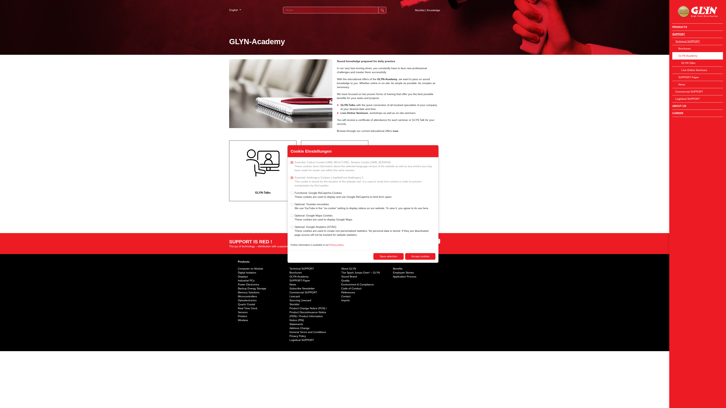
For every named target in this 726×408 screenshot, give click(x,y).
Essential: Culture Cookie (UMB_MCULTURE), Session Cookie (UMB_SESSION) (363, 166)
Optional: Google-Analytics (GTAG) (362, 230)
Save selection (388, 256)
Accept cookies (420, 256)
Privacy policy (336, 245)
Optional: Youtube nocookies (362, 206)
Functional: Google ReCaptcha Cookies (343, 194)
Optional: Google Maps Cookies (323, 217)
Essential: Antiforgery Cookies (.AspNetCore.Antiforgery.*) (358, 181)
